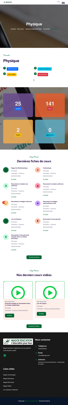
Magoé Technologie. (32, 401)
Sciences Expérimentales (34, 29)
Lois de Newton (16, 219)
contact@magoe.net (44, 355)
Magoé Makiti (7, 386)
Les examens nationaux (10, 390)
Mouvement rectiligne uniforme (21, 201)
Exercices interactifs (44, 68)
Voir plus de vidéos (34, 326)
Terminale (46, 29)
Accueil (13, 29)
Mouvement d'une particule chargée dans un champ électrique (20, 237)
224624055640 (42, 348)
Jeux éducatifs (42, 74)
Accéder (13, 179)
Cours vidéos (11, 74)
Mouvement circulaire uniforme (53, 184)
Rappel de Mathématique (19, 168)
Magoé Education (8, 379)
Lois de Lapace (41, 303)
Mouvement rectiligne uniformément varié (50, 202)
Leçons (18, 109)
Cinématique (47, 168)
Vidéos (18, 135)
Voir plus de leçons (34, 257)
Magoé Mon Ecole (8, 382)
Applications (50, 135)
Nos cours (20, 29)
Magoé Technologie (9, 375)
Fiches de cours (12, 68)
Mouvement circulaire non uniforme (19, 185)
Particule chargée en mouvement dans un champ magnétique (17, 304)
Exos (50, 109)
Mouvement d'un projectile (51, 219)
